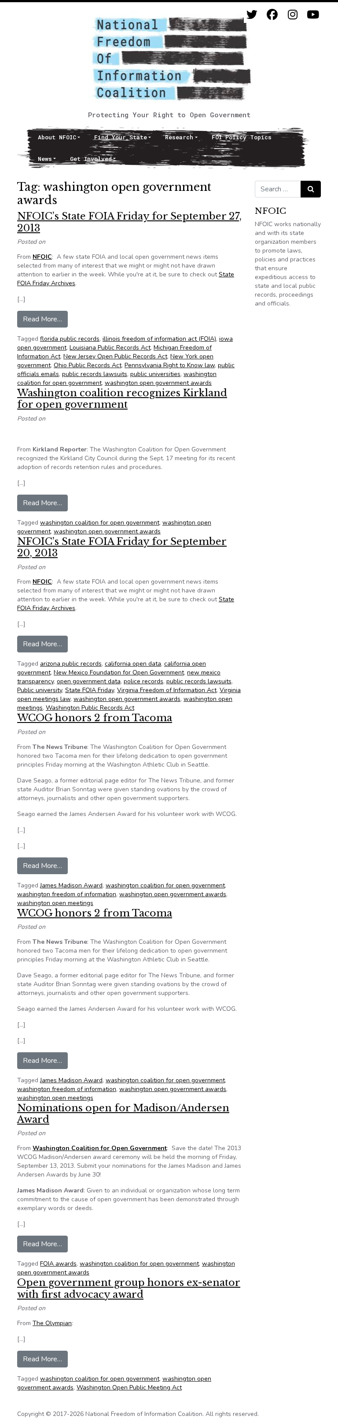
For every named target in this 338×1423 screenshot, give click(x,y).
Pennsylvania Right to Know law (170, 365)
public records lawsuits (94, 374)
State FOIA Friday (89, 690)
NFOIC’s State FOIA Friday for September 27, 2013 (129, 222)
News (45, 159)
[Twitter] (252, 15)
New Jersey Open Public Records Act (115, 356)
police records (143, 681)
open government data (89, 681)
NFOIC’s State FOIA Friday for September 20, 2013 (122, 547)
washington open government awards (158, 383)
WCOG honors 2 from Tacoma (94, 718)
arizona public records (71, 663)
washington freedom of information (66, 894)
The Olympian (52, 1323)
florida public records (69, 339)
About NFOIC (57, 137)
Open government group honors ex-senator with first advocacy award (128, 1288)
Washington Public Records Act (90, 708)
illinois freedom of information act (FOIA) (159, 339)
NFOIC (42, 257)
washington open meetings (55, 903)
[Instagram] (292, 15)
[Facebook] (272, 15)
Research (179, 137)
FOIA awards (58, 1263)
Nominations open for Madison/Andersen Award (123, 1113)
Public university (39, 690)
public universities (155, 374)
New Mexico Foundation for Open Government (119, 672)
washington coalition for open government (99, 522)
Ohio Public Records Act (87, 365)
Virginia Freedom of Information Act (167, 690)
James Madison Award (71, 885)
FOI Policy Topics (242, 137)
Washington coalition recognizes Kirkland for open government (122, 398)
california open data (133, 663)
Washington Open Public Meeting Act (129, 1387)
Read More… (45, 319)
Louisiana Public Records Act (110, 347)
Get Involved (91, 159)
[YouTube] (313, 15)
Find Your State (120, 137)
